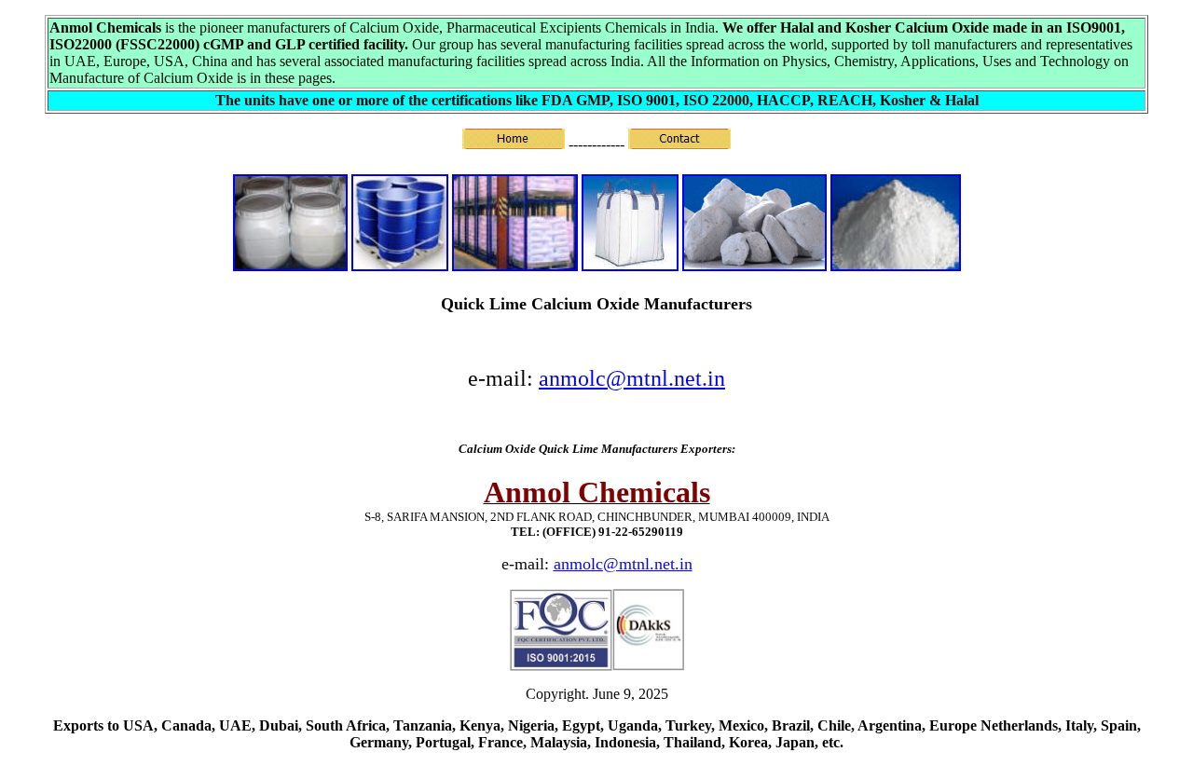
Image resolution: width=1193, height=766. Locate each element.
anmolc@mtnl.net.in (632, 378)
